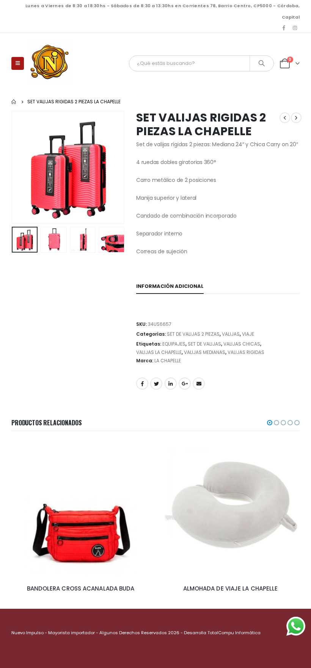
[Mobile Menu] (17, 63)
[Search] (261, 63)
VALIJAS (231, 334)
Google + (185, 383)
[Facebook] (284, 28)
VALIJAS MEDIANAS (204, 352)
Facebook (142, 383)
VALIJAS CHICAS (241, 344)
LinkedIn (171, 383)
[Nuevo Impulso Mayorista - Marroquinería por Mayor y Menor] (49, 63)
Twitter (156, 383)
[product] (80, 509)
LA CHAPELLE (167, 360)
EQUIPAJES (173, 344)
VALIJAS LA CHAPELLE (159, 352)
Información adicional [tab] (170, 286)
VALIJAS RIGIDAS (246, 352)
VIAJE (248, 334)
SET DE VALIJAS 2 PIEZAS (193, 334)
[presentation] (21, 167)
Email (199, 383)
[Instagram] (295, 28)
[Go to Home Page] (14, 102)
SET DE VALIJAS (204, 344)
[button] (269, 422)
